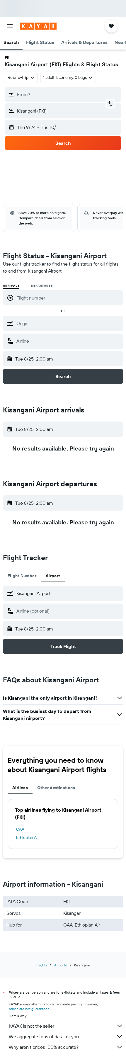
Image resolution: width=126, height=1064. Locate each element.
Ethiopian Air (27, 837)
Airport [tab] (53, 575)
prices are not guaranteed (29, 1009)
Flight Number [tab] (22, 575)
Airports (60, 965)
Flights (41, 965)
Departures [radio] (41, 286)
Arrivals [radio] (11, 286)
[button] (10, 26)
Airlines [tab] (20, 787)
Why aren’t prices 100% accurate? (44, 1047)
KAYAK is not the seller (31, 1026)
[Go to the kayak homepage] (38, 26)
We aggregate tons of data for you (44, 1036)
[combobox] (68, 323)
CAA (20, 829)
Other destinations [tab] (56, 787)
